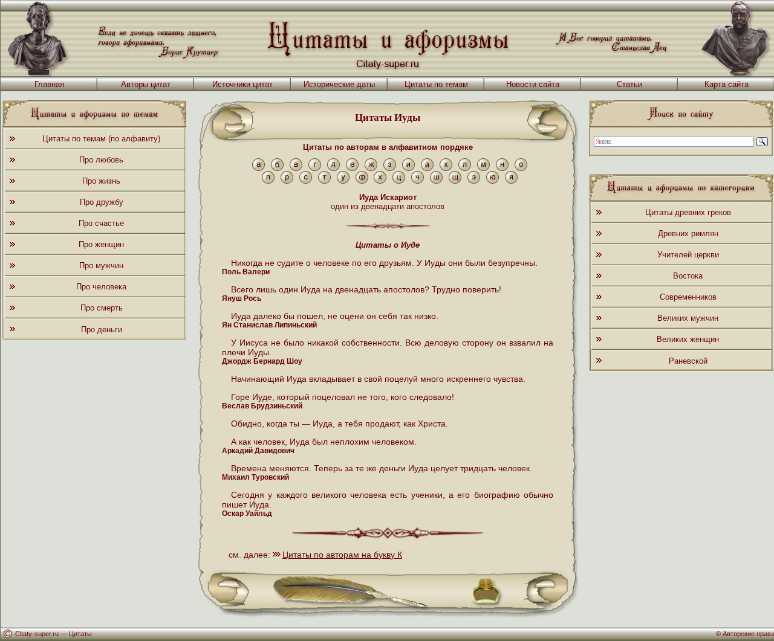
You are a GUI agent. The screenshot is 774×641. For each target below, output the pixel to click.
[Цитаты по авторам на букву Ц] (398, 180)
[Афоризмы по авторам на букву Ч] (417, 180)
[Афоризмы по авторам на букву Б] (277, 168)
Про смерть (101, 307)
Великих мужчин (687, 318)
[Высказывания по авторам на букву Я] (511, 180)
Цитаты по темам (436, 84)
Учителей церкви (688, 254)
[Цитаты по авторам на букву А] (258, 168)
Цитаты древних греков (688, 212)
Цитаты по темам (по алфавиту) (101, 138)
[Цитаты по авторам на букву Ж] (371, 168)
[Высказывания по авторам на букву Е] (352, 168)
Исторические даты (339, 84)
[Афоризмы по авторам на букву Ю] (492, 180)
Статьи (629, 84)
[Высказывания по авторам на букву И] (408, 168)
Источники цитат (242, 84)
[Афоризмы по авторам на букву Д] (333, 168)
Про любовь (101, 159)
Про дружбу (101, 202)
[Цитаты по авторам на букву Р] (287, 180)
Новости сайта (532, 84)
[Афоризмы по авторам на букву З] (389, 168)
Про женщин (101, 244)
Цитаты (80, 633)
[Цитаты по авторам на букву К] (446, 168)
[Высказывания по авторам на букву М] (483, 168)
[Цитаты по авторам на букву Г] (314, 168)
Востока (688, 275)
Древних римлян (688, 233)
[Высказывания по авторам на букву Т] (324, 180)
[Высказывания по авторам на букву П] (268, 180)
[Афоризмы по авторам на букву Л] (464, 168)
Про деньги (101, 329)
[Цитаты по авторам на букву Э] (473, 180)
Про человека (101, 286)
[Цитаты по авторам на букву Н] (502, 168)
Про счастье (101, 223)
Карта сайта (726, 84)
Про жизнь (101, 180)
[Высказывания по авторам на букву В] (296, 168)
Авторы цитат (146, 84)
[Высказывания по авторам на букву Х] (380, 180)
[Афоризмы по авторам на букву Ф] (362, 180)
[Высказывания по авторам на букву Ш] (436, 180)
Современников (688, 296)
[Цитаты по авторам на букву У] (343, 180)
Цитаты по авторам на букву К (342, 554)
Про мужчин (101, 265)
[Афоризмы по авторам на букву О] (521, 168)
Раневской (688, 361)
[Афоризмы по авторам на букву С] (305, 180)
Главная (49, 84)
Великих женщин (688, 339)
